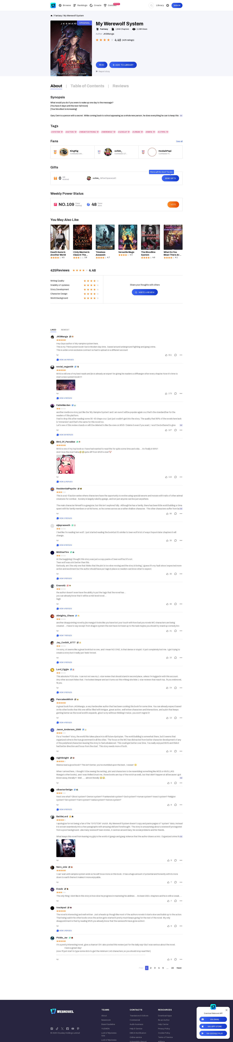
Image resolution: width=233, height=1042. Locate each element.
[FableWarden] (52, 406)
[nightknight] (52, 758)
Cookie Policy (164, 1033)
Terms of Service (165, 1037)
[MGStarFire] (52, 553)
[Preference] (167, 5)
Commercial (135, 1020)
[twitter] (62, 1028)
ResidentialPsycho (66, 489)
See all (179, 141)
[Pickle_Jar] (52, 938)
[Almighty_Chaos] (52, 616)
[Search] (151, 5)
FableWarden (63, 405)
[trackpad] (52, 908)
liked (53, 330)
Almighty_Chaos (65, 615)
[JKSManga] (52, 337)
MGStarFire (62, 552)
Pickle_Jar (62, 938)
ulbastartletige (64, 789)
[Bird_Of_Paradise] (52, 442)
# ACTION (70, 132)
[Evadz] (52, 889)
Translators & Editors (139, 1016)
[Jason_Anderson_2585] (52, 730)
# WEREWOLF (107, 132)
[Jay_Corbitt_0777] (52, 643)
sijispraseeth (63, 525)
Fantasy (58, 15)
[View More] (181, 425)
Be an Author (163, 1020)
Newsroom (106, 1020)
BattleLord (62, 816)
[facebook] (67, 1028)
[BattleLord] (52, 817)
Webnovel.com (53, 5)
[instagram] (51, 1028)
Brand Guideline (108, 1024)
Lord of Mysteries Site (108, 1034)
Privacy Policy (164, 1029)
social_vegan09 (64, 367)
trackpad (61, 907)
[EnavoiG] (52, 586)
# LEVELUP (122, 132)
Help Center (163, 1024)
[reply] (175, 355)
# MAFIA (149, 132)
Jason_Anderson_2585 (68, 729)
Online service (136, 1037)
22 (172, 968)
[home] (51, 15)
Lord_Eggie (62, 669)
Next (179, 968)
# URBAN (136, 132)
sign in (177, 5)
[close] (226, 1010)
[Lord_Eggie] (52, 670)
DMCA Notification (138, 1033)
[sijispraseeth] (52, 526)
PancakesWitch (64, 699)
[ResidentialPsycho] (52, 489)
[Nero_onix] (52, 868)
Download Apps (165, 1016)
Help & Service (136, 1029)
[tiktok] (57, 1028)
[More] (181, 355)
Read (101, 65)
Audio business (136, 1024)
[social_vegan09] (52, 367)
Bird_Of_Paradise (65, 442)
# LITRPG (161, 132)
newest (65, 330)
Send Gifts (170, 178)
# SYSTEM (56, 132)
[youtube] (72, 1028)
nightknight (62, 758)
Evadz (59, 889)
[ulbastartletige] (52, 790)
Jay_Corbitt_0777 (66, 642)
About (104, 1016)
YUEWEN (105, 1029)
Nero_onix (61, 867)
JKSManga (62, 336)
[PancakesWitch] (52, 700)
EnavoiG (60, 585)
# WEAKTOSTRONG (88, 132)
